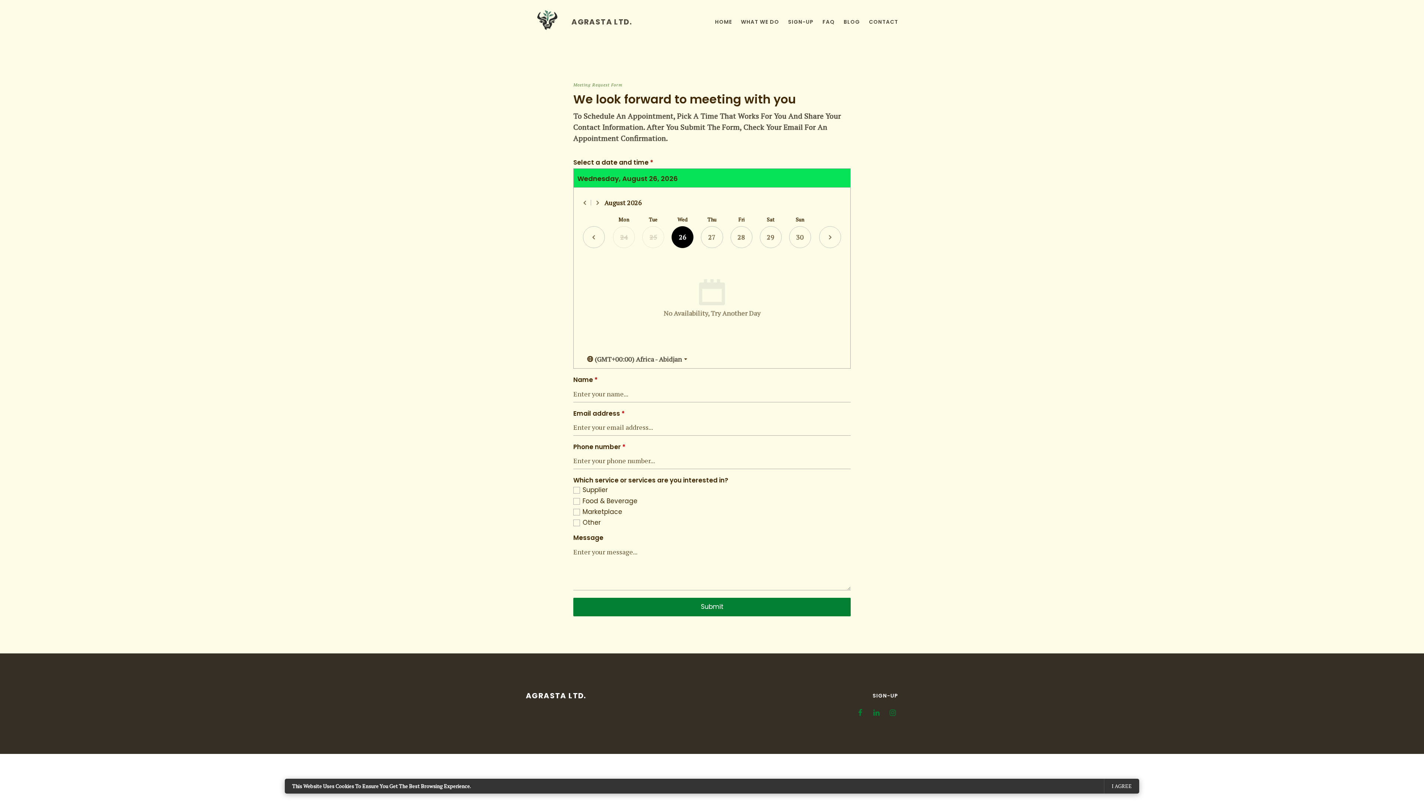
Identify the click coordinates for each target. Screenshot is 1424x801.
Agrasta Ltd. (556, 695)
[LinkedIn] (876, 712)
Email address (599, 414)
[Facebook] (860, 712)
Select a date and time (613, 163)
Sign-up (801, 22)
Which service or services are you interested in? (650, 480)
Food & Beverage (610, 501)
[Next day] (830, 237)
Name (585, 380)
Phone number (599, 447)
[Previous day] (594, 237)
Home (723, 22)
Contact (883, 22)
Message (588, 538)
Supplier (595, 490)
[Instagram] (892, 712)
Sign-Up (885, 695)
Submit (712, 606)
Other (592, 523)
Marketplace (602, 512)
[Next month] (597, 203)
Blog (852, 22)
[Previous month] (585, 203)
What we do (760, 22)
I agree (1122, 786)
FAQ (829, 22)
